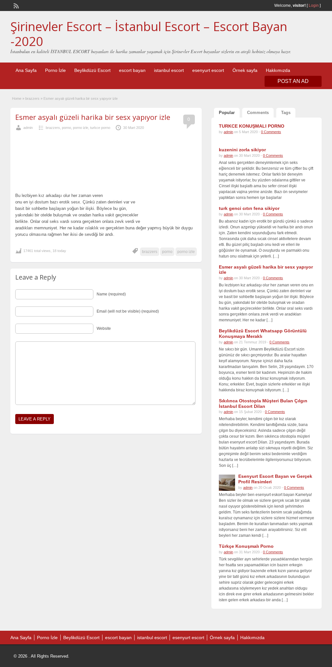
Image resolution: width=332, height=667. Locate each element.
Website (104, 328)
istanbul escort (169, 70)
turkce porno (100, 128)
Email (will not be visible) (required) (128, 311)
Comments (258, 112)
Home (16, 98)
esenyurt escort (208, 70)
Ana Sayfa (26, 70)
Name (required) (111, 294)
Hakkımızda (278, 70)
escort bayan (132, 70)
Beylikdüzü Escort (92, 70)
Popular (227, 112)
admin (28, 128)
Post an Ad (293, 81)
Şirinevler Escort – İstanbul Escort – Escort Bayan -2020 (148, 34)
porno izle (80, 128)
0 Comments (271, 132)
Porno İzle (55, 70)
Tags (285, 112)
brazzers (32, 98)
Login (314, 5)
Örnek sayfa (244, 70)
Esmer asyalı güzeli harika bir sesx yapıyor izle (92, 117)
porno (66, 128)
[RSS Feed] (15, 5)
